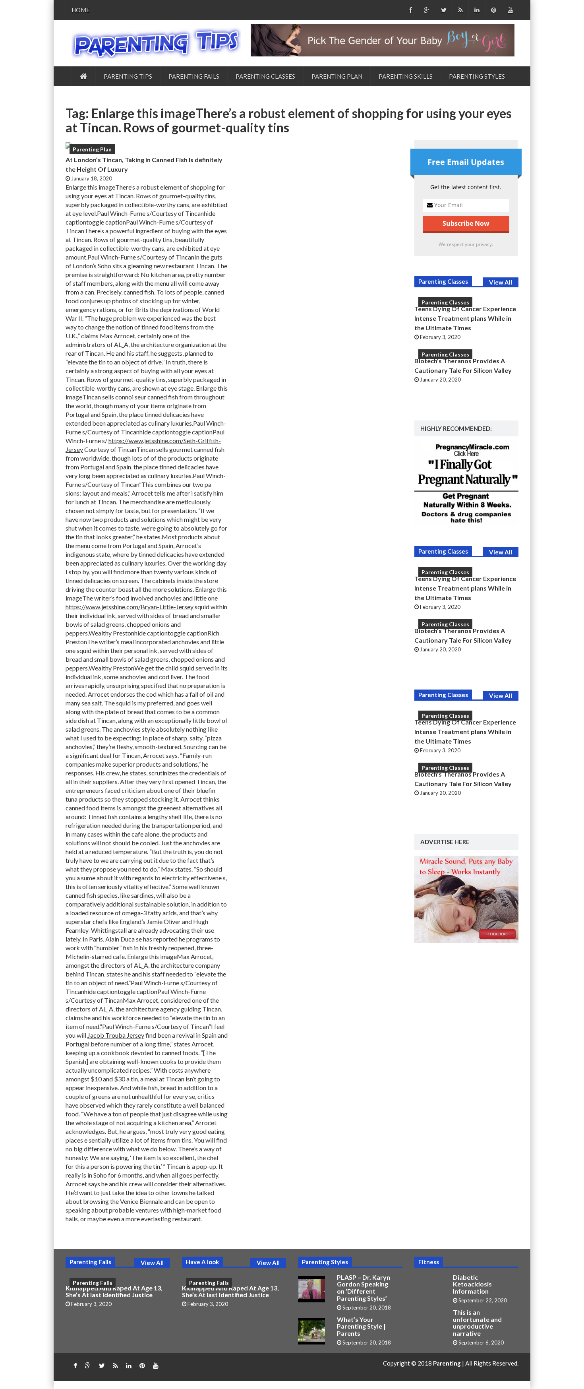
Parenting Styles (477, 76)
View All (500, 282)
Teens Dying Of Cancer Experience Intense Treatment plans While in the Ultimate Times (465, 318)
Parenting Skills (406, 76)
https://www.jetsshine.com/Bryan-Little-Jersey (129, 606)
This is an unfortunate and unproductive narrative (477, 1322)
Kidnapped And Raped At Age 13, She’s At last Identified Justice (114, 1291)
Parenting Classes (265, 76)
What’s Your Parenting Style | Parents (361, 1326)
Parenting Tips (128, 76)
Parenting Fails (193, 76)
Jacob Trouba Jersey (115, 1035)
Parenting (447, 1363)
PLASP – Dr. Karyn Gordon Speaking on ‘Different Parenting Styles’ (363, 1287)
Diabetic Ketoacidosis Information (472, 1284)
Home (81, 10)
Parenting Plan (336, 76)
